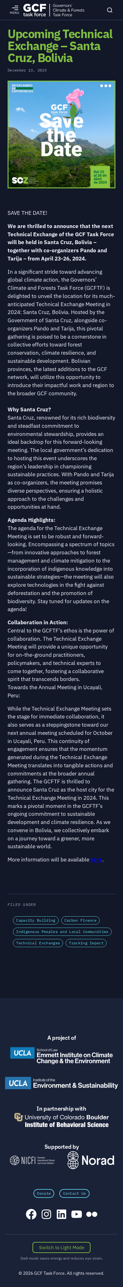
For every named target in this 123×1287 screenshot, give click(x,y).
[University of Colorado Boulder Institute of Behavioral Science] (61, 1120)
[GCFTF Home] (53, 10)
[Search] (109, 10)
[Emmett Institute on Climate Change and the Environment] (61, 1055)
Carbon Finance (80, 920)
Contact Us (74, 1193)
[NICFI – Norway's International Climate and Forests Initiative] (32, 1160)
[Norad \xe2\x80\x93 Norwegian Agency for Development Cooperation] (90, 1160)
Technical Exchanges (38, 943)
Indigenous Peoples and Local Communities (62, 931)
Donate (44, 1193)
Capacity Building (35, 920)
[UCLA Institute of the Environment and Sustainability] (61, 1083)
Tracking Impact (86, 943)
